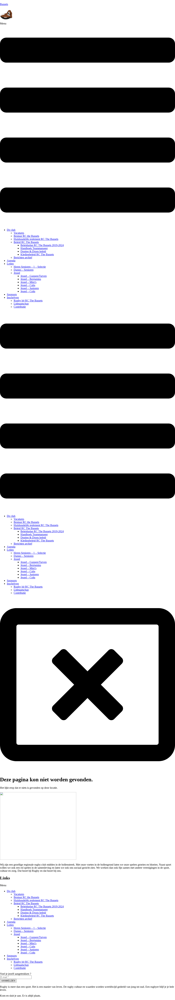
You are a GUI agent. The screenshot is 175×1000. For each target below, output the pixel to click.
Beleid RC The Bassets (26, 242)
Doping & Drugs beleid (33, 251)
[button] (87, 124)
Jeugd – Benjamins (31, 279)
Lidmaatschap (21, 303)
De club (11, 229)
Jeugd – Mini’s (28, 282)
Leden (10, 263)
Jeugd (17, 272)
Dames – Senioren (23, 269)
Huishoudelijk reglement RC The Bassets (36, 239)
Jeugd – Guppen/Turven (34, 276)
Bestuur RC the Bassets (26, 236)
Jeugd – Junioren (30, 288)
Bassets (4, 4)
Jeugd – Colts (28, 291)
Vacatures (19, 232)
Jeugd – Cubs (28, 285)
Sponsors (12, 294)
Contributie (20, 306)
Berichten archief (23, 257)
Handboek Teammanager (34, 248)
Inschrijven (13, 297)
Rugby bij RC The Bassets (28, 300)
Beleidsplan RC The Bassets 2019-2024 (42, 245)
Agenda (11, 260)
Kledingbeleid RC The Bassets (37, 254)
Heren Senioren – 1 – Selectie (30, 266)
